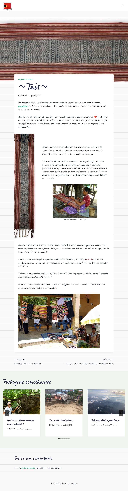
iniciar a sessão (28, 468)
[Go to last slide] (7, 413)
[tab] (59, 438)
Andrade (24, 96)
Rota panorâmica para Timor (105, 420)
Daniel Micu (13, 429)
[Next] (121, 413)
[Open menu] (122, 6)
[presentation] (21, 401)
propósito (23, 106)
